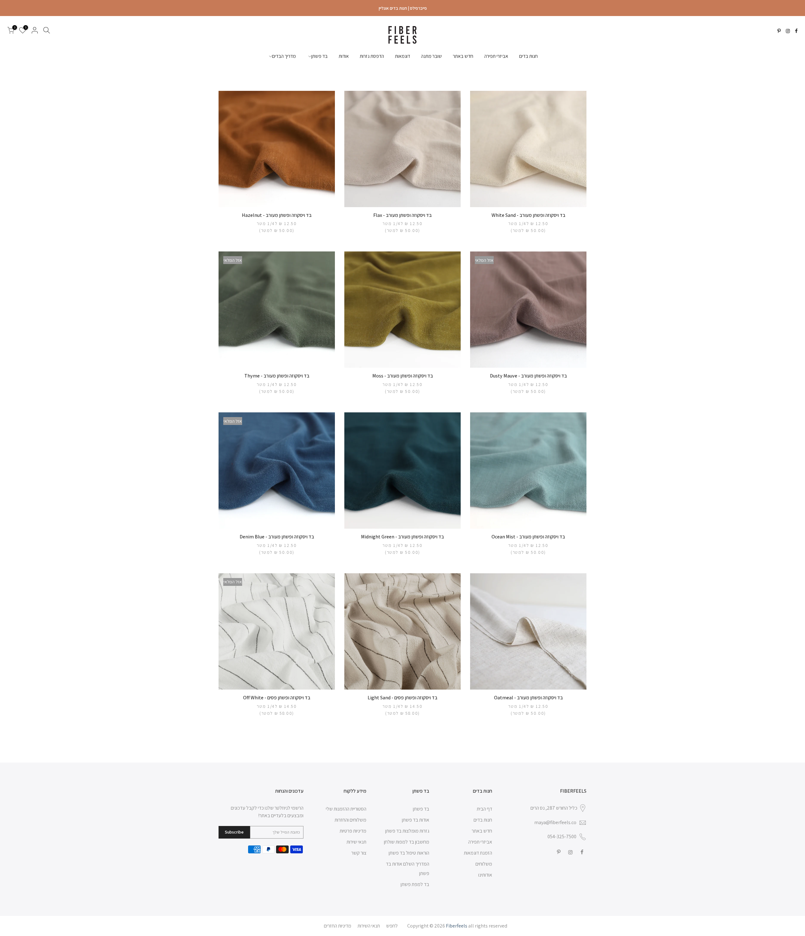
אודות (344, 56)
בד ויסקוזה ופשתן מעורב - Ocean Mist (528, 536)
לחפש (392, 925)
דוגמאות (402, 56)
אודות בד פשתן (415, 820)
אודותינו (485, 875)
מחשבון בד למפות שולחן (406, 842)
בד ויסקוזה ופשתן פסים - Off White (276, 697)
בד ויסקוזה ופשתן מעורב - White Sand (528, 215)
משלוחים (483, 864)
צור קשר (358, 853)
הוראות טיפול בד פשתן (409, 853)
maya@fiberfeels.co (555, 822)
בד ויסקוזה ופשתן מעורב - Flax (402, 215)
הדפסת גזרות (372, 56)
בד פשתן (319, 56)
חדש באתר (463, 56)
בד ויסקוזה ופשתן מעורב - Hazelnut (277, 215)
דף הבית (484, 809)
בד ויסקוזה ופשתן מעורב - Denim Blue (277, 536)
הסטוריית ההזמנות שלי (346, 809)
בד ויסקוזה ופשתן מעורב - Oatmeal (528, 697)
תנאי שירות (356, 842)
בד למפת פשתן (415, 884)
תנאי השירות (369, 925)
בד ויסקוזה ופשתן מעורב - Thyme (276, 375)
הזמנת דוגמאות (478, 853)
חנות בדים (528, 56)
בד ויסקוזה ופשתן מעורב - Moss (402, 375)
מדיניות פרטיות (353, 831)
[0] (10, 31)
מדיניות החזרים (337, 925)
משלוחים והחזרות (350, 820)
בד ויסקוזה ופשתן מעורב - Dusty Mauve (528, 375)
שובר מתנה (431, 56)
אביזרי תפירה (496, 56)
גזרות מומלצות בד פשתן (407, 831)
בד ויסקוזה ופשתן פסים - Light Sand (402, 697)
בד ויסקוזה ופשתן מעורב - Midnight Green (402, 536)
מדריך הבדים (284, 56)
